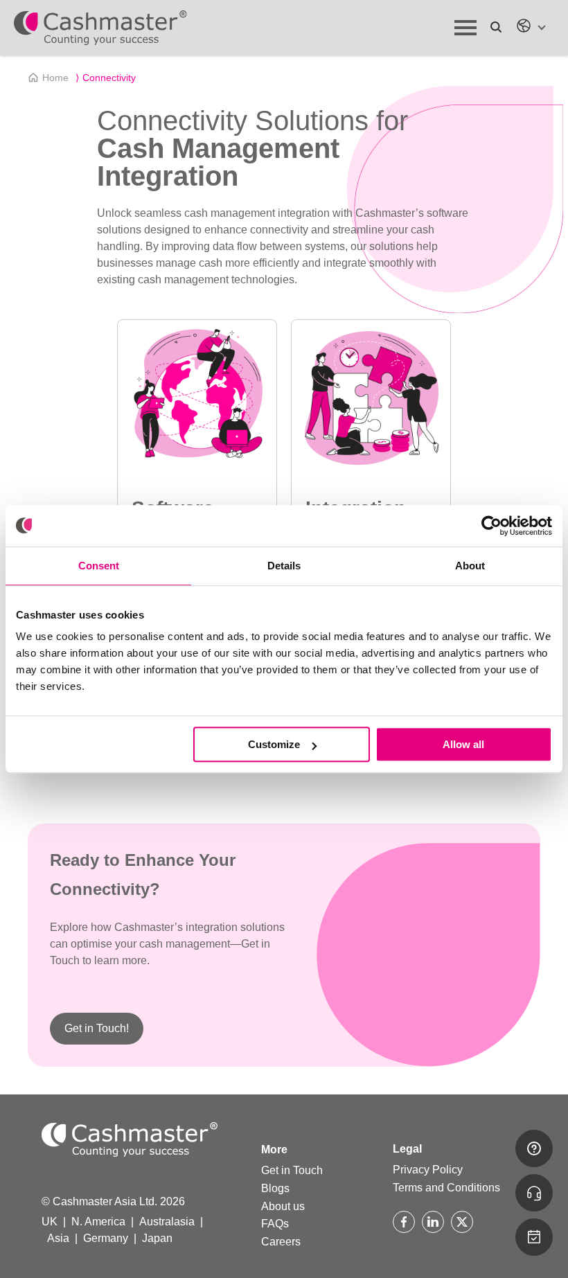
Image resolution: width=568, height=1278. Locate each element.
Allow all (463, 744)
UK (49, 1221)
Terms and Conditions (446, 1187)
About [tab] (470, 565)
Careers (281, 1242)
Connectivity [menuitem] (106, 77)
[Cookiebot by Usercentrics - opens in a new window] (491, 525)
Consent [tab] (98, 565)
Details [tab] (284, 565)
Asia (58, 1238)
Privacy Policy (428, 1169)
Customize (274, 744)
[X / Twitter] (462, 1222)
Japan (157, 1238)
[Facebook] (404, 1222)
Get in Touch (292, 1170)
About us (283, 1206)
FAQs (275, 1224)
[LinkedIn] (433, 1222)
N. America (98, 1221)
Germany (105, 1238)
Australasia (167, 1221)
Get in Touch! (96, 1028)
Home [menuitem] (55, 77)
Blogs (275, 1188)
